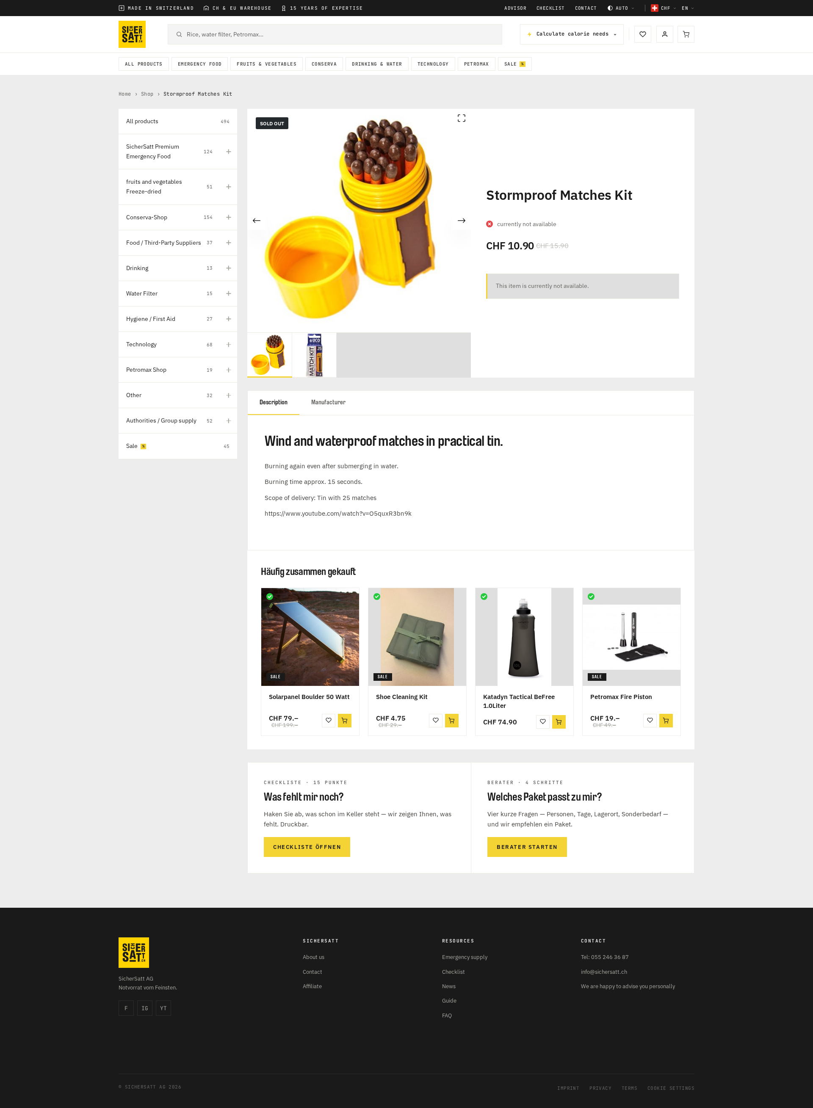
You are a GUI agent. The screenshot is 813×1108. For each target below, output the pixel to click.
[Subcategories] (228, 151)
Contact (586, 8)
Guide (449, 1000)
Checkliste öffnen (307, 847)
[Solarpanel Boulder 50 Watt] (310, 637)
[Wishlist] (642, 34)
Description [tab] (274, 402)
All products (144, 64)
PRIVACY (600, 1088)
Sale (510, 64)
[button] (344, 720)
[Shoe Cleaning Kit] (417, 637)
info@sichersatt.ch (604, 971)
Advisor (515, 8)
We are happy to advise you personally (628, 986)
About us (313, 957)
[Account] (664, 34)
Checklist (550, 8)
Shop (147, 94)
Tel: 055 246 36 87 (605, 957)
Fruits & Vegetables (266, 64)
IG (144, 1008)
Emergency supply (464, 957)
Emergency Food (200, 64)
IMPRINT (568, 1088)
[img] (269, 596)
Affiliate (312, 986)
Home (125, 94)
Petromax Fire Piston (621, 697)
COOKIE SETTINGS (670, 1088)
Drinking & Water (377, 64)
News (449, 986)
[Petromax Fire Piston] (631, 637)
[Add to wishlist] (328, 720)
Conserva (324, 64)
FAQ (447, 1015)
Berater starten (527, 847)
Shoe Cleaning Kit (402, 697)
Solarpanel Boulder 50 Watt (309, 697)
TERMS (629, 1088)
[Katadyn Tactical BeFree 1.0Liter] (524, 637)
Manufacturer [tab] (328, 402)
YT (163, 1008)
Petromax (476, 64)
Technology (433, 64)
